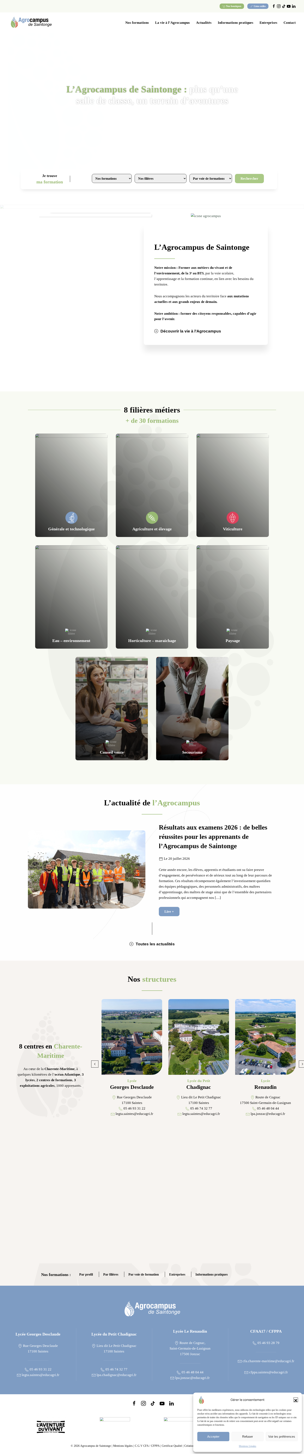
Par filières (110, 1275)
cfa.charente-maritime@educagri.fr (268, 1361)
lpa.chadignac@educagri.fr (116, 1375)
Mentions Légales (247, 1446)
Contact (290, 23)
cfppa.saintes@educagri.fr (268, 1372)
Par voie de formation (143, 1275)
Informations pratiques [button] (235, 23)
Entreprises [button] (268, 23)
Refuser (247, 1436)
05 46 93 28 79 (268, 1343)
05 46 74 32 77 (116, 1369)
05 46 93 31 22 (40, 1369)
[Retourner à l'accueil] (31, 22)
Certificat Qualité (172, 1445)
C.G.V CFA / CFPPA (147, 1445)
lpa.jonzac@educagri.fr (192, 1378)
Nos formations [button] (137, 23)
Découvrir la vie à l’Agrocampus (190, 331)
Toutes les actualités (155, 944)
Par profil (86, 1275)
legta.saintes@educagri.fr (40, 1375)
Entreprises (177, 1275)
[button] (296, 1400)
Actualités (204, 23)
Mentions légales (123, 1445)
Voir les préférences (281, 1436)
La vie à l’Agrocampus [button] (172, 23)
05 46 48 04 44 (192, 1372)
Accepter (213, 1436)
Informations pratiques (211, 1275)
